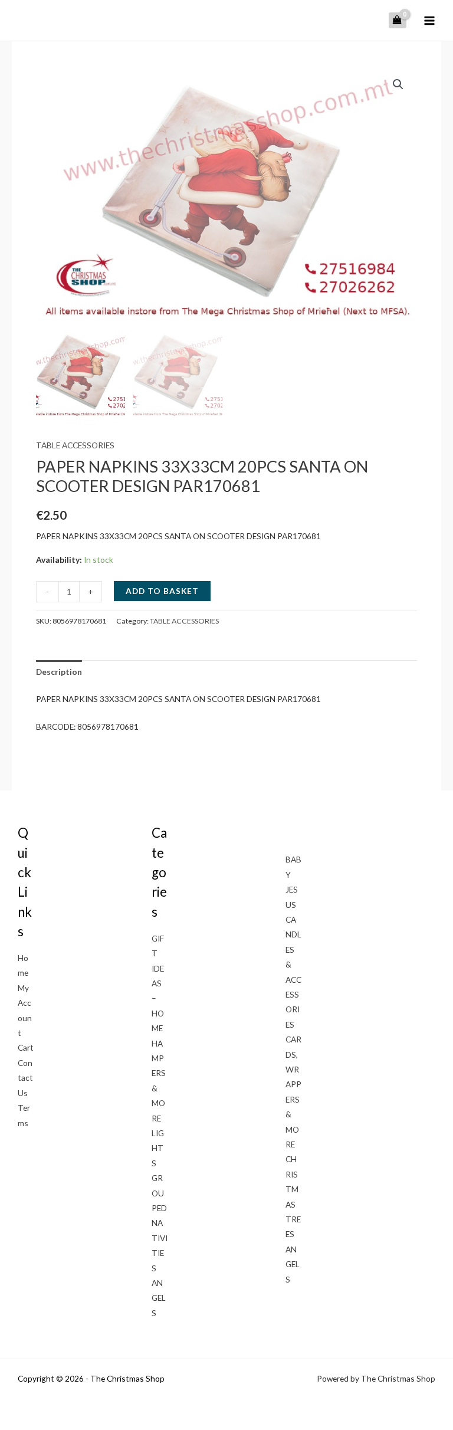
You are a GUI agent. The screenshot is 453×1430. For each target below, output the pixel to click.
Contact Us (25, 1078)
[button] (398, 84)
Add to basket (162, 591)
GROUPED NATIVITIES (160, 1222)
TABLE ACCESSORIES (75, 445)
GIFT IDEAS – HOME (158, 983)
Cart (26, 1047)
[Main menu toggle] (429, 20)
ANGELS (159, 1298)
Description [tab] (59, 672)
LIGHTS (158, 1148)
